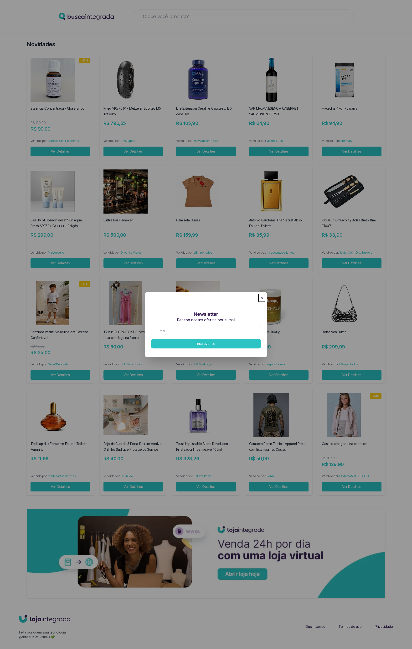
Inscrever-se (206, 344)
